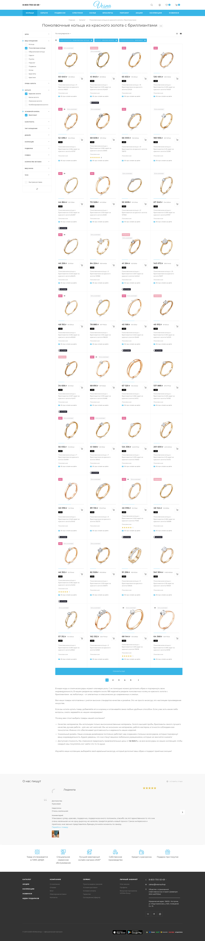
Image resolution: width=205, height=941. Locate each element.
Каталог (27, 879)
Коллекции (28, 889)
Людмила (70, 789)
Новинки (27, 894)
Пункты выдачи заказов (92, 884)
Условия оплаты (89, 891)
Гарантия (87, 894)
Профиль (123, 887)
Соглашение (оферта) (91, 897)
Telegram (153, 914)
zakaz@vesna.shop (157, 884)
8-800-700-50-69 (31, 5)
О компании (55, 884)
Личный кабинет (129, 879)
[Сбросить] (37, 189)
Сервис (86, 879)
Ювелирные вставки (58, 894)
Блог (52, 891)
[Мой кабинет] (160, 5)
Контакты (53, 897)
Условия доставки (90, 887)
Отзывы (53, 887)
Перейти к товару (60, 827)
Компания (55, 879)
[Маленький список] (177, 34)
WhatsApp (160, 914)
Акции (26, 884)
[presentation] (182, 812)
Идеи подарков (31, 898)
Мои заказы (124, 884)
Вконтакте (147, 914)
